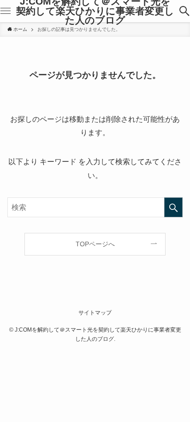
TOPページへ (95, 244)
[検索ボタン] (184, 11)
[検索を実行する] (173, 207)
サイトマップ (95, 312)
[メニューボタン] (5, 11)
